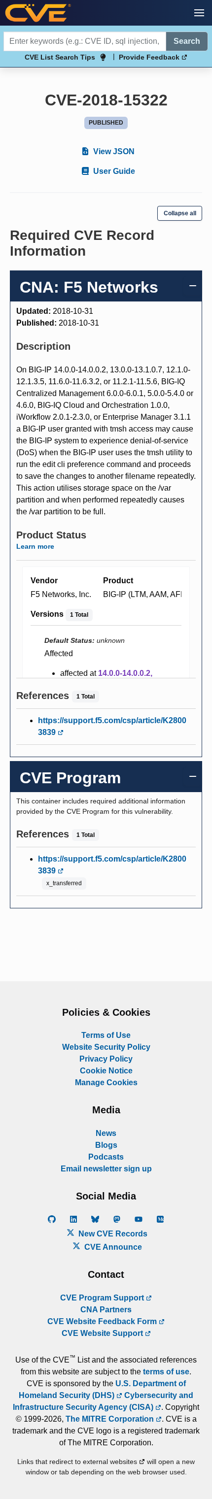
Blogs (106, 1145)
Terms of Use (106, 1035)
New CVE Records (111, 1234)
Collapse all (180, 213)
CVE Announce (112, 1247)
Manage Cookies (106, 1082)
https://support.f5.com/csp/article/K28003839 (112, 726)
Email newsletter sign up (106, 1169)
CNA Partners (106, 1309)
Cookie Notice (106, 1070)
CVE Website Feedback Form (103, 1321)
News (106, 1133)
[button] (199, 13)
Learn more (35, 546)
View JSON (113, 151)
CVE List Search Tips (60, 57)
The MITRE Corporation (111, 1419)
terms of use (166, 1371)
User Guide (113, 171)
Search (187, 41)
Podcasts (106, 1157)
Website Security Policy (106, 1047)
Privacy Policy (106, 1059)
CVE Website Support (103, 1333)
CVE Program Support (103, 1298)
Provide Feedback (150, 57)
